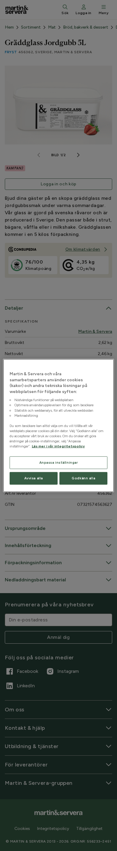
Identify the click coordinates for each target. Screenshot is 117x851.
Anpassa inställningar (58, 462)
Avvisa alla (33, 478)
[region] (58, 425)
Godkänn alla (83, 478)
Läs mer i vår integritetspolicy (58, 446)
